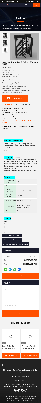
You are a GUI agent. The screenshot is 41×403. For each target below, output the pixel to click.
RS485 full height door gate (11, 240)
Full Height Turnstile (22, 25)
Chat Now (21, 276)
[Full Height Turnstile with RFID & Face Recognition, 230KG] (30, 336)
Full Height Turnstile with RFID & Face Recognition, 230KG (29, 347)
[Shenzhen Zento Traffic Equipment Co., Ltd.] (10, 5)
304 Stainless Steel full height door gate (15, 244)
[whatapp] (15, 269)
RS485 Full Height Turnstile (11, 235)
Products (10, 25)
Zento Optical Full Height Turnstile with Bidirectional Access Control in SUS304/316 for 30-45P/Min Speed (10, 347)
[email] (19, 269)
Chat (36, 5)
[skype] (10, 269)
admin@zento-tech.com (11, 1)
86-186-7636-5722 (33, 1)
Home (3, 25)
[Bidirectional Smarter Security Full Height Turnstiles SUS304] (24, 46)
